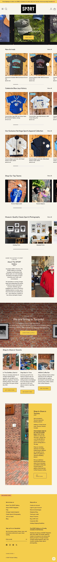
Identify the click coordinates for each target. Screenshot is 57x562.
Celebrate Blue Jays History (16, 88)
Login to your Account (36, 507)
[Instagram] (10, 545)
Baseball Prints (40, 245)
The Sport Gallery (13, 557)
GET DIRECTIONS (9, 390)
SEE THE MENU (44, 388)
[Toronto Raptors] (40, 191)
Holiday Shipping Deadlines (37, 523)
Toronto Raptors (40, 203)
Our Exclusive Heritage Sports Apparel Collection (24, 131)
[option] (28, 22)
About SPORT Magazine (12, 507)
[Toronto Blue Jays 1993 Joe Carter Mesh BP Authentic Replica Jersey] (16, 103)
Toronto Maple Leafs (16, 203)
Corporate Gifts (34, 521)
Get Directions (39, 475)
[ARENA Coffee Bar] (46, 362)
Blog (7, 518)
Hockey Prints (16, 245)
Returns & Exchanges (35, 510)
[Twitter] (16, 545)
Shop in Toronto (34, 516)
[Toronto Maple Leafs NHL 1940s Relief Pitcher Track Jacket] (40, 146)
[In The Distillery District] (11, 362)
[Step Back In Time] (28, 362)
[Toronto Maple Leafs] (16, 191)
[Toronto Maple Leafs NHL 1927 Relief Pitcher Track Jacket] (16, 146)
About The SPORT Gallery (12, 505)
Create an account (35, 505)
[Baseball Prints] (40, 232)
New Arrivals (10, 49)
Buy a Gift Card (34, 518)
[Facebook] (6, 545)
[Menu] (2, 9)
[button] (9, 64)
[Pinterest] (13, 545)
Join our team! (10, 516)
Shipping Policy (34, 512)
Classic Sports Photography (13, 514)
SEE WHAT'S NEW (27, 391)
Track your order (34, 514)
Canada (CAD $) (9, 553)
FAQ (7, 510)
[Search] (6, 9)
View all (49, 49)
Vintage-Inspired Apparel (12, 512)
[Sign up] (26, 539)
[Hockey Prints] (16, 232)
